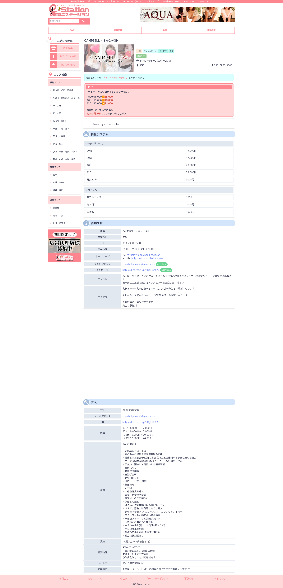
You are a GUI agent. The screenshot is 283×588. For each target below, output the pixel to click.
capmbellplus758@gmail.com (138, 416)
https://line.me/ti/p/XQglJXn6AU (140, 422)
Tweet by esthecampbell (106, 124)
